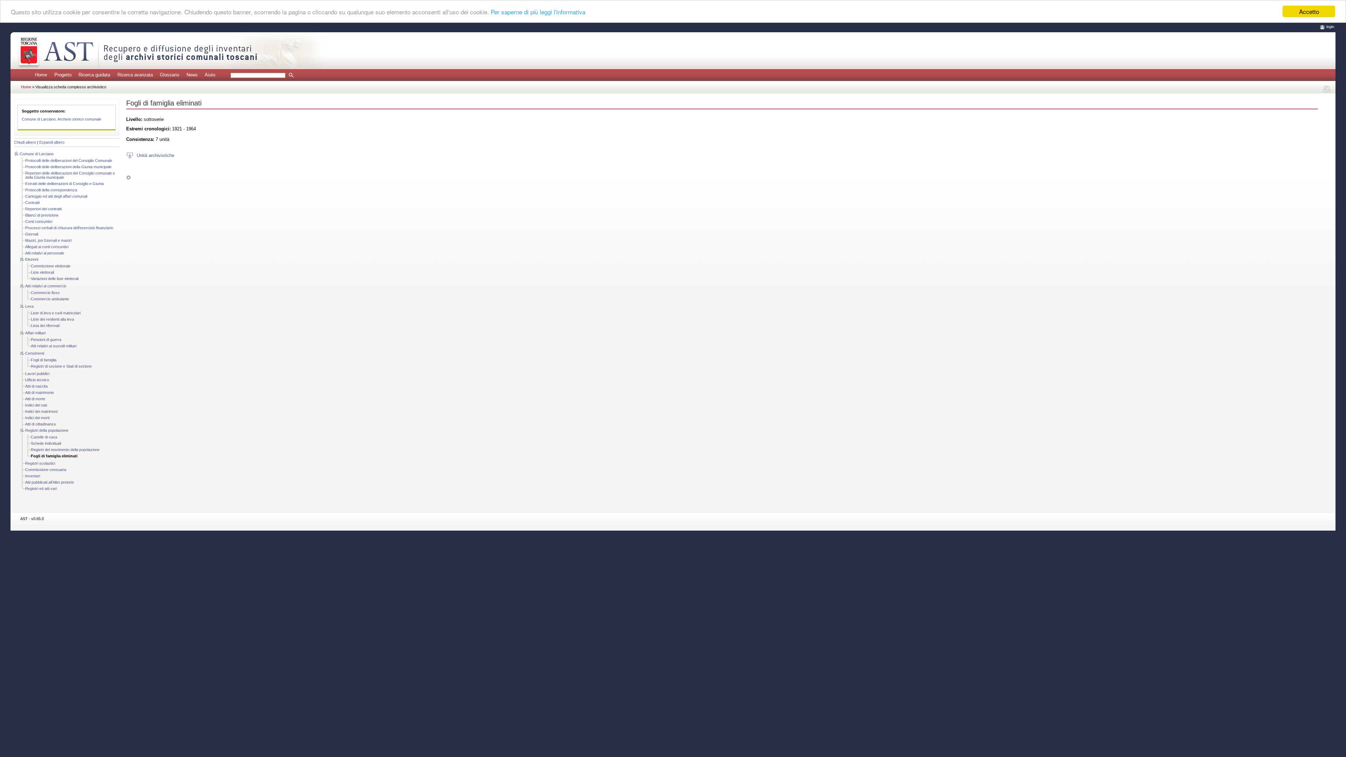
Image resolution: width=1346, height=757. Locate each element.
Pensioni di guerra (46, 339)
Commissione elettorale (50, 266)
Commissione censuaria (45, 470)
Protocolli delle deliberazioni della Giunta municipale (68, 167)
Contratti (32, 202)
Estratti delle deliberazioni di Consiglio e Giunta (64, 184)
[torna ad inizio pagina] (128, 177)
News (192, 74)
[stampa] (1327, 89)
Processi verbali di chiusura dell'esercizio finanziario (69, 228)
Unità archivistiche (155, 155)
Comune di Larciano (37, 154)
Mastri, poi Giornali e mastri (48, 240)
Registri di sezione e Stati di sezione (61, 366)
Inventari (32, 476)
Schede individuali (46, 443)
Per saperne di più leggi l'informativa (538, 11)
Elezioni (31, 259)
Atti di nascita (36, 386)
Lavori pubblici (37, 373)
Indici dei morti (37, 418)
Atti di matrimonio (39, 392)
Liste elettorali (42, 272)
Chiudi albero (25, 142)
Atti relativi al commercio (45, 286)
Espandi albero (51, 142)
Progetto (63, 74)
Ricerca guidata (94, 74)
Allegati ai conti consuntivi (46, 247)
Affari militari (35, 333)
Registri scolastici (40, 463)
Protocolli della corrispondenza (51, 190)
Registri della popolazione (46, 430)
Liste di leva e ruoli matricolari (56, 313)
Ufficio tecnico (37, 380)
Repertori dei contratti (43, 209)
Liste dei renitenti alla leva (52, 319)
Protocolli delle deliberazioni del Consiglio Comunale (68, 160)
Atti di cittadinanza (40, 424)
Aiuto (210, 74)
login (1330, 27)
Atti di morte (35, 399)
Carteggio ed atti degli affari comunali (56, 196)
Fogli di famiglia (43, 360)
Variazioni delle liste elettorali (55, 279)
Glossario (169, 74)
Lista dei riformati (45, 325)
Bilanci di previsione (42, 215)
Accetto (1309, 11)
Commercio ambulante (50, 299)
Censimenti (34, 353)
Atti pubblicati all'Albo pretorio (49, 482)
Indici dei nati (36, 405)
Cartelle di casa (44, 437)
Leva (29, 306)
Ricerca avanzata (135, 74)
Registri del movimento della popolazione (65, 450)
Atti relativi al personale (44, 253)
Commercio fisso (45, 293)
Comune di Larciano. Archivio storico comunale (61, 119)
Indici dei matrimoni (41, 411)
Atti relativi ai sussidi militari (53, 346)
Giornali (31, 234)
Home (41, 74)
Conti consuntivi (38, 221)
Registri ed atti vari (41, 488)
